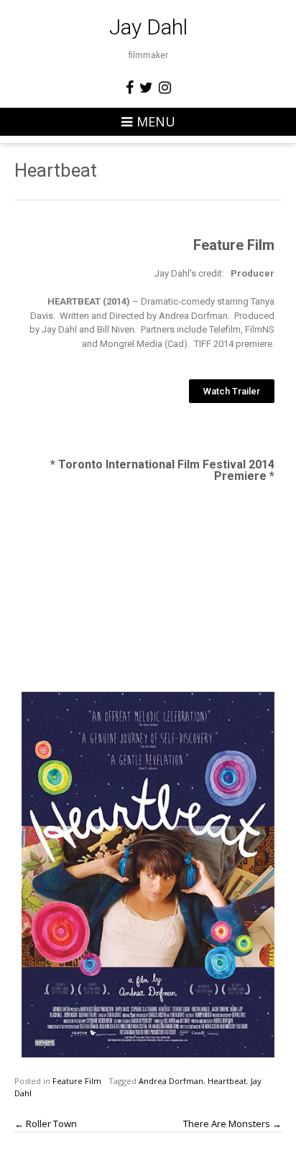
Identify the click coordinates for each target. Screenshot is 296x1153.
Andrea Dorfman (171, 1080)
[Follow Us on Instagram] (165, 87)
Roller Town (45, 1123)
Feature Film (76, 1080)
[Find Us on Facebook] (130, 87)
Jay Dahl (148, 27)
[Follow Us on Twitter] (146, 87)
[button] (231, 391)
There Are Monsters (232, 1123)
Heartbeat (227, 1080)
